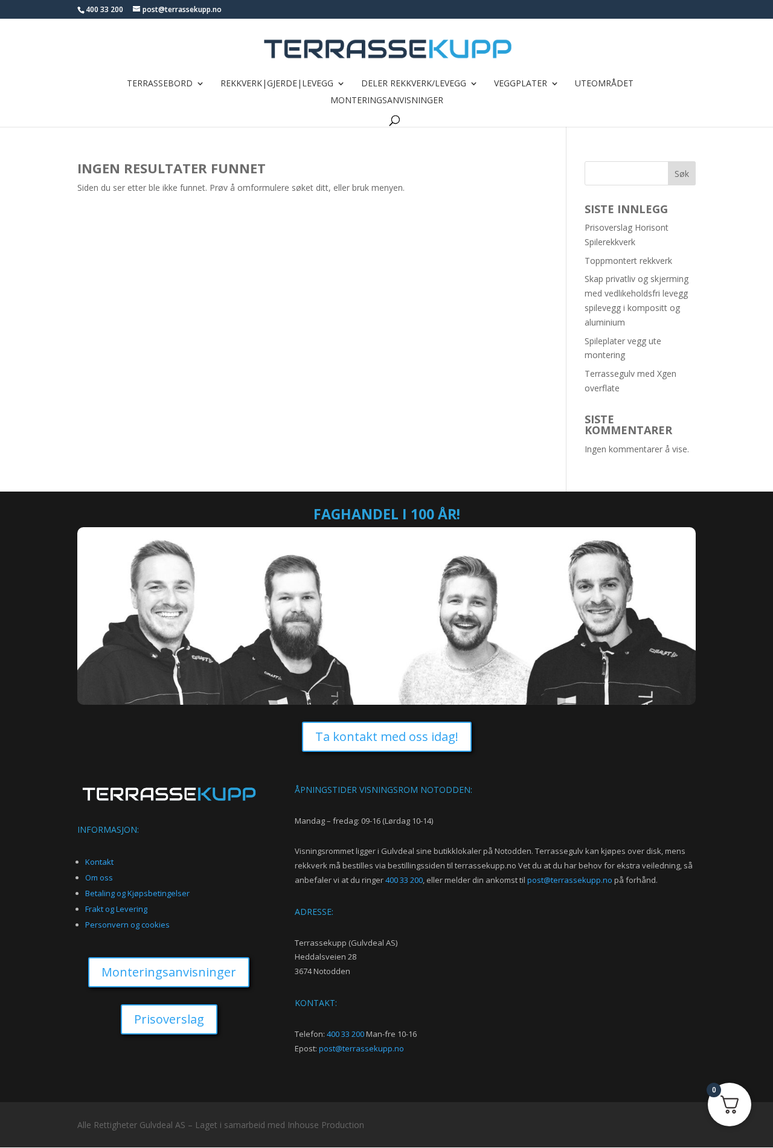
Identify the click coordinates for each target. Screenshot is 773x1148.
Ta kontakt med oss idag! (386, 736)
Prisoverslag (169, 1019)
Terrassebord (160, 84)
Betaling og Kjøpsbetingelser (137, 893)
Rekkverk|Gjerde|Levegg (276, 84)
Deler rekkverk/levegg (413, 84)
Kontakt (99, 861)
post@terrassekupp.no (569, 879)
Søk (682, 173)
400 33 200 (404, 879)
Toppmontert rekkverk (628, 260)
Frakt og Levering (116, 908)
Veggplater (520, 84)
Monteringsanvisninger (386, 101)
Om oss (99, 877)
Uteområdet (604, 84)
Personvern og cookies (127, 924)
